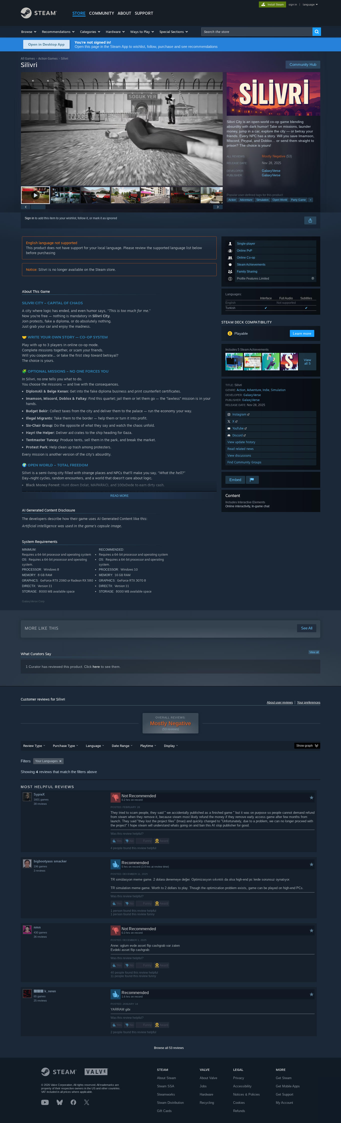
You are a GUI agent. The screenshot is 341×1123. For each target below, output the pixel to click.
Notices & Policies (246, 1094)
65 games (40, 996)
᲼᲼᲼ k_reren (45, 991)
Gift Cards (164, 1111)
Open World (280, 199)
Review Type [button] (32, 746)
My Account (284, 1103)
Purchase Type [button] (64, 746)
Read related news (240, 449)
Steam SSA (165, 1086)
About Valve (208, 1078)
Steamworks (166, 1094)
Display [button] (169, 746)
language (309, 4)
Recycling (207, 1103)
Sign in (29, 218)
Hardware (206, 1094)
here (96, 667)
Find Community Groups (244, 462)
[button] (29, 31)
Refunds (239, 1111)
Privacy (238, 1078)
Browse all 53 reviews (169, 1048)
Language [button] (93, 746)
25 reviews (40, 1000)
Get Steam (284, 1078)
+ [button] (310, 199)
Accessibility (242, 1086)
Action (232, 199)
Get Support (284, 1094)
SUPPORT (144, 13)
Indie (266, 390)
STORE (79, 13)
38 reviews (40, 803)
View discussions (239, 455)
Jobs (203, 1086)
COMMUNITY (101, 13)
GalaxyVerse (271, 171)
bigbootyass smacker (50, 861)
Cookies (239, 1103)
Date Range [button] (120, 746)
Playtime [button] (146, 746)
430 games (40, 932)
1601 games (41, 799)
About (124, 13)
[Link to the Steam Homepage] (39, 17)
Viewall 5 (307, 361)
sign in (293, 4)
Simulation (262, 199)
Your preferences (308, 702)
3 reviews (39, 870)
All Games (28, 58)
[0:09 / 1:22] (122, 129)
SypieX (39, 794)
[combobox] (257, 31)
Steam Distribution (170, 1103)
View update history (241, 442)
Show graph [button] (304, 745)
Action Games (48, 58)
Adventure (246, 199)
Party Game (298, 199)
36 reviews (40, 936)
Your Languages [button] (46, 761)
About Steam (166, 1078)
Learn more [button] (302, 333)
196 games (40, 866)
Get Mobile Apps (288, 1086)
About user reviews (280, 702)
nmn (37, 927)
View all (314, 652)
